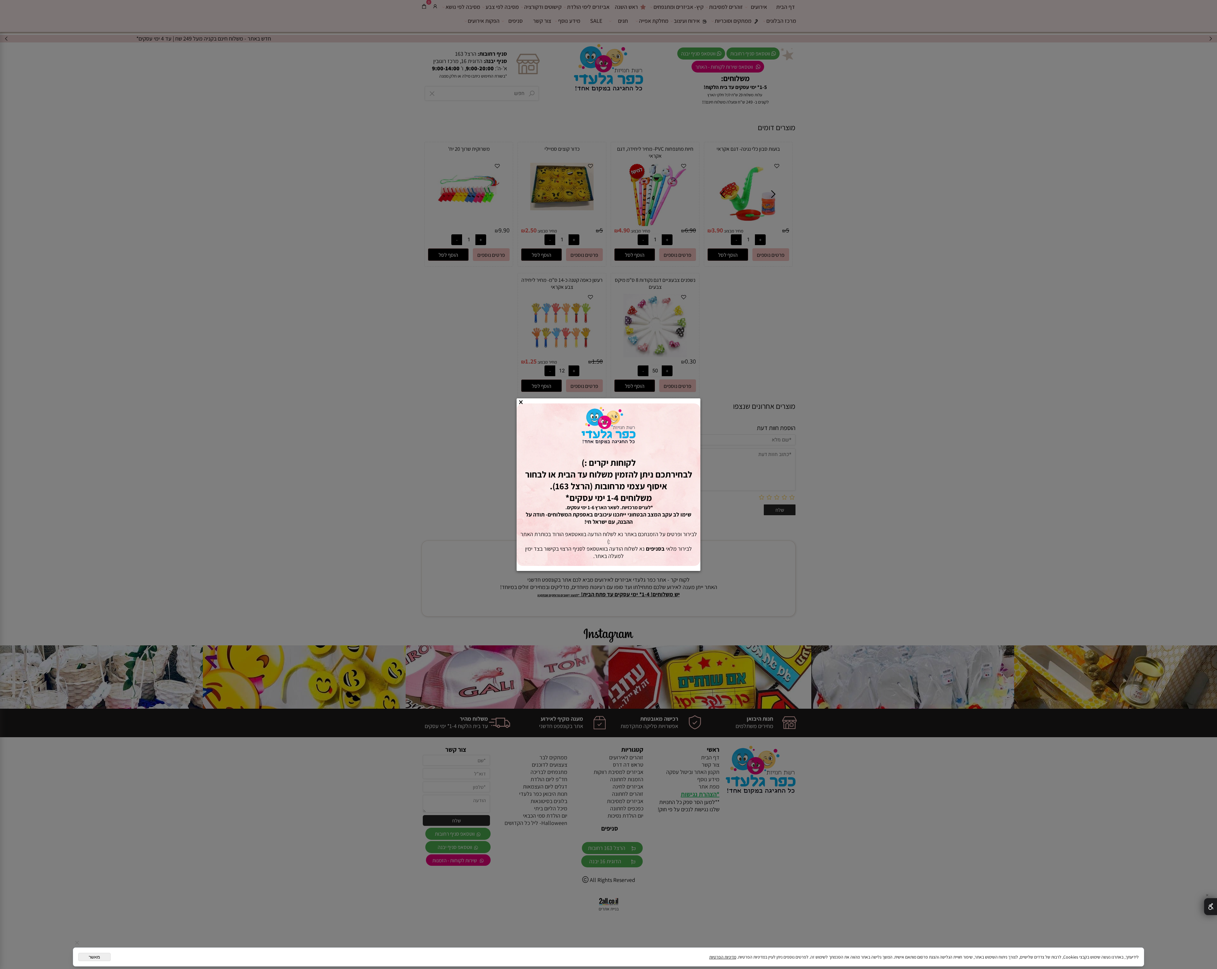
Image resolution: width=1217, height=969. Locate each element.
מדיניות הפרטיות (722, 957)
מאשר (94, 957)
